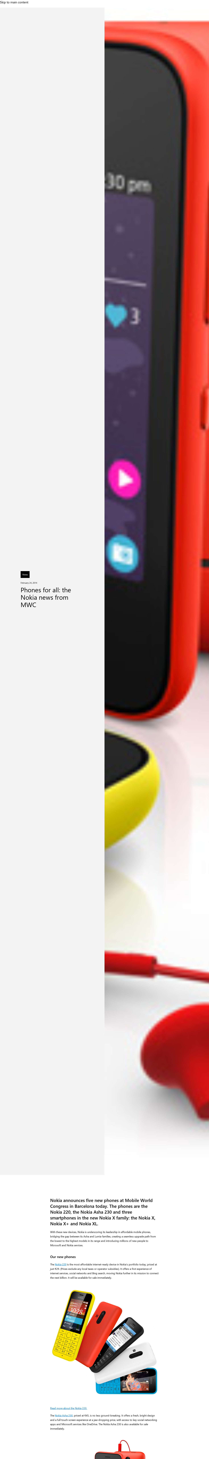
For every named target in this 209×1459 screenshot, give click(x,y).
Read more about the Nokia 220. (68, 1408)
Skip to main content (14, 2)
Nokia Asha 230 (64, 1415)
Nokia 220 (60, 1264)
